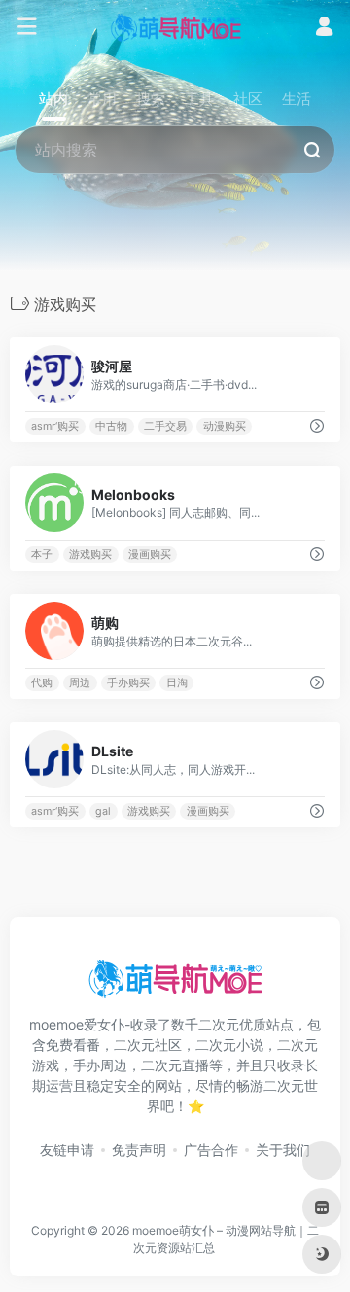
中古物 (111, 426)
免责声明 (139, 1149)
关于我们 (283, 1149)
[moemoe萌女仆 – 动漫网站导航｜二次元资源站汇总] (175, 27)
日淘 (177, 683)
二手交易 (165, 426)
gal (103, 811)
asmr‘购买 (55, 426)
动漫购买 (224, 426)
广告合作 (211, 1149)
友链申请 (67, 1149)
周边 (79, 683)
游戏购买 (90, 554)
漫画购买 (149, 554)
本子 (41, 554)
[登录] (324, 28)
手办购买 (128, 683)
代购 (41, 683)
